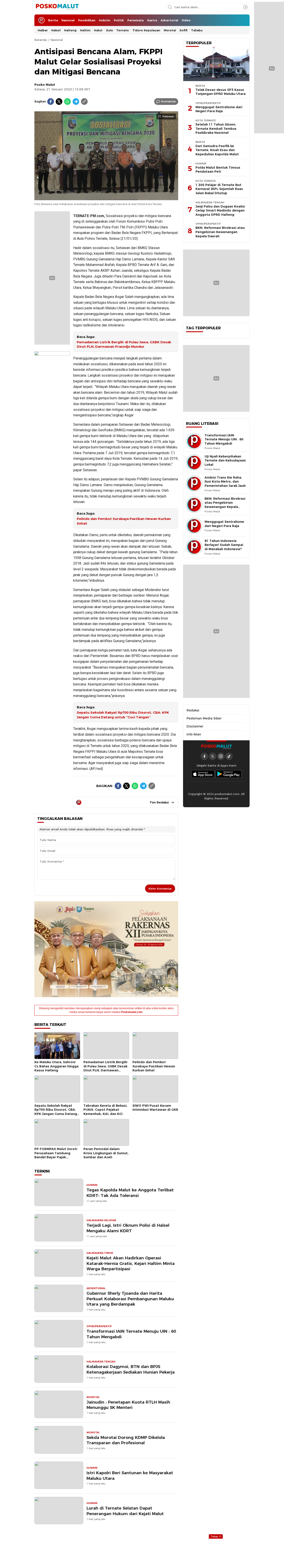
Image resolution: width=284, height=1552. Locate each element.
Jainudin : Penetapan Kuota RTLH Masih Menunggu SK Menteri (128, 1405)
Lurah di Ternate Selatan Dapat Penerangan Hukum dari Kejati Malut (125, 1511)
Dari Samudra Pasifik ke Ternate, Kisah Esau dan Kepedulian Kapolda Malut (217, 150)
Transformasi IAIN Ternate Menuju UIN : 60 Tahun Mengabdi (131, 1334)
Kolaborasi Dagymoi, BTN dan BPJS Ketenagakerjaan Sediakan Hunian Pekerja (131, 1369)
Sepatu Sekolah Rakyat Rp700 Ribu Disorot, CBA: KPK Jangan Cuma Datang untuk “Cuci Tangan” (123, 715)
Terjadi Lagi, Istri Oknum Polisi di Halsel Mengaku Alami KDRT (128, 1228)
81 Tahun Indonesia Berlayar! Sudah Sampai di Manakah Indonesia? (224, 545)
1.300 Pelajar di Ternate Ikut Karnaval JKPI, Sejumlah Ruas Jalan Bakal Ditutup (219, 189)
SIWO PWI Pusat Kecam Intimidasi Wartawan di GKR (155, 1108)
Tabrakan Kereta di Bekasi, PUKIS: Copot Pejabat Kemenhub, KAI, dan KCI (105, 1110)
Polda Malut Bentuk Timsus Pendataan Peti (217, 170)
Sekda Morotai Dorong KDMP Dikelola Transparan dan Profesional (126, 1440)
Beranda (40, 40)
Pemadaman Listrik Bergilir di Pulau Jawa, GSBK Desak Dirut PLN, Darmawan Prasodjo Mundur (124, 344)
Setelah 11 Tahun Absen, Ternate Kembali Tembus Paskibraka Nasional (216, 128)
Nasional (56, 40)
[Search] (245, 7)
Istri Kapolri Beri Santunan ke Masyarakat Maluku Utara (130, 1475)
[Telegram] (76, 101)
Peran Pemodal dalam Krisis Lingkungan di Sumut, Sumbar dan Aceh (105, 1153)
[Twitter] (59, 101)
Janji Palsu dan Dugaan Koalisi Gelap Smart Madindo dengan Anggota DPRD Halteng (220, 210)
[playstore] (228, 774)
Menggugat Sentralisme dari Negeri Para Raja (218, 109)
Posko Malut (44, 84)
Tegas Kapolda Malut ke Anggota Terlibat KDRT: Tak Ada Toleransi (130, 1192)
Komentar (168, 101)
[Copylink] (84, 101)
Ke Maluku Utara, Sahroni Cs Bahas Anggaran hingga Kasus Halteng (56, 1066)
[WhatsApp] (67, 101)
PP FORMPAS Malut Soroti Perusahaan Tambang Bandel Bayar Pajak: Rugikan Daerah (55, 1155)
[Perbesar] (106, 198)
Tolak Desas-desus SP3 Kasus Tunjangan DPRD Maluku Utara (220, 92)
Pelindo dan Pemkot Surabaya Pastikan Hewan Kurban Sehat (124, 521)
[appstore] (202, 774)
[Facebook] (50, 101)
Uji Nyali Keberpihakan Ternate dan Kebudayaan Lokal (225, 460)
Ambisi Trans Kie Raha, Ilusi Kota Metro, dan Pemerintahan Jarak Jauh (225, 481)
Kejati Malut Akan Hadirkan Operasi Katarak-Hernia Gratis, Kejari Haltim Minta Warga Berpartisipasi (131, 1263)
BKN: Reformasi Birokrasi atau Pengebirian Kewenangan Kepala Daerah (220, 232)
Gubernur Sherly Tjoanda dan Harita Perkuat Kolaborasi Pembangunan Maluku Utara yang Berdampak (130, 1299)
